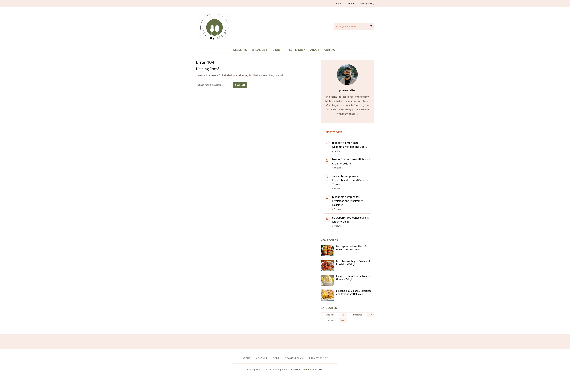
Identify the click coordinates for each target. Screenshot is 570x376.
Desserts (240, 49)
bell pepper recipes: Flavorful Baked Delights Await (352, 248)
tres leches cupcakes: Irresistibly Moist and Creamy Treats (350, 180)
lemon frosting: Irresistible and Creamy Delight (353, 278)
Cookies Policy (294, 358)
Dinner (277, 49)
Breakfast (259, 49)
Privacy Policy (367, 3)
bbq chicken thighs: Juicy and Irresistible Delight (353, 263)
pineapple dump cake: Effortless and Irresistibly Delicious (347, 201)
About (339, 3)
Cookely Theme (300, 369)
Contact (351, 3)
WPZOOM (318, 369)
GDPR (276, 358)
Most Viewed (334, 132)
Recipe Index (296, 49)
